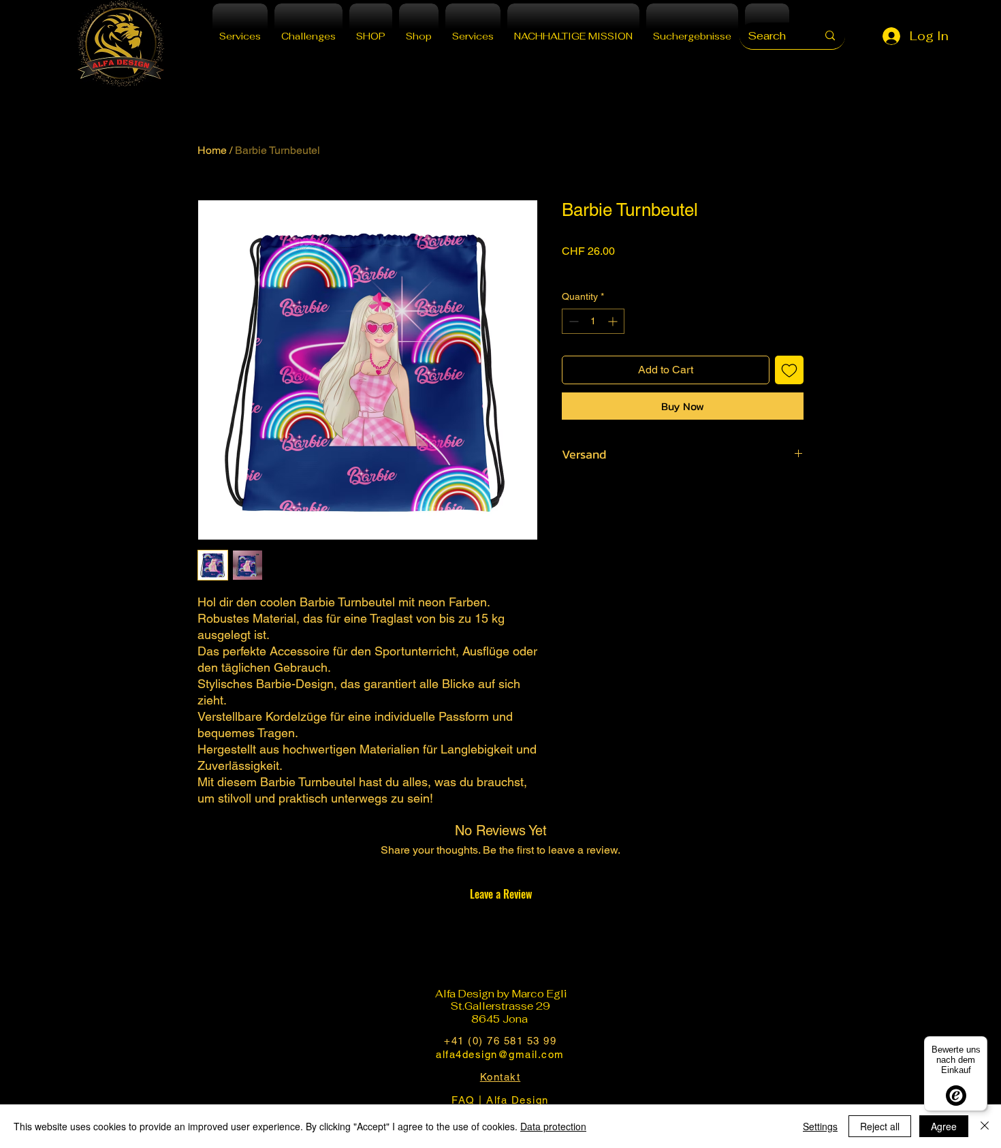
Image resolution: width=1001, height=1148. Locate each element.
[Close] (984, 1126)
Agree (944, 1126)
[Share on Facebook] (570, 494)
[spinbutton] (593, 321)
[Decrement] (572, 321)
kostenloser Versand (605, 269)
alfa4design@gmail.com (500, 1054)
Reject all (880, 1126)
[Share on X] (648, 494)
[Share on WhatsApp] (622, 494)
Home (212, 150)
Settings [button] (820, 1126)
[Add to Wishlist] (789, 370)
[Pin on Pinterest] (596, 494)
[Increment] (613, 321)
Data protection (553, 1126)
